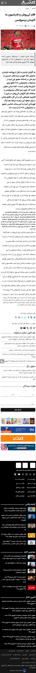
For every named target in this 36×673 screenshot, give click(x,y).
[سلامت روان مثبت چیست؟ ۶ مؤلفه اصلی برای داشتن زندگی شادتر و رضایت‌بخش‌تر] (31, 542)
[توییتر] (27, 328)
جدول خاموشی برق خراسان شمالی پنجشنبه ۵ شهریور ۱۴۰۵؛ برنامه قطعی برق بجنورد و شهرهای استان (18, 609)
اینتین (32, 651)
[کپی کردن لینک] (22, 318)
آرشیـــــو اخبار (20, 487)
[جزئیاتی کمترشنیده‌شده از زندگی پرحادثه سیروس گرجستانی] (31, 571)
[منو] (2, 2)
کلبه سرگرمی (16, 655)
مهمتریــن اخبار (20, 496)
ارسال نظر (18, 409)
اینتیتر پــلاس (31, 492)
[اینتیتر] (28, 3)
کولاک (32, 659)
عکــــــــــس (20, 483)
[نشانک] (18, 430)
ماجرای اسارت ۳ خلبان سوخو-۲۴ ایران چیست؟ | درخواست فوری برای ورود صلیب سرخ (14, 579)
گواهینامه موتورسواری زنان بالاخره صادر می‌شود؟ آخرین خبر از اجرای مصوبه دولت (14, 557)
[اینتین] (18, 438)
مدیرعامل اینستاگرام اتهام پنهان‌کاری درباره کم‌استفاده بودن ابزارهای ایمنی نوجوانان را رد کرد (13, 527)
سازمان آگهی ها (20, 492)
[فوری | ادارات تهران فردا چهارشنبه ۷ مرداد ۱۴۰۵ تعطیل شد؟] (31, 587)
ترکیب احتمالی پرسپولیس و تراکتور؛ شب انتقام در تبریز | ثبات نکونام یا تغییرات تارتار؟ (19, 371)
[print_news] (15, 317)
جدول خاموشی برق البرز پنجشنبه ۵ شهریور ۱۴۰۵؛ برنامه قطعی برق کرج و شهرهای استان (19, 645)
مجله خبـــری (31, 496)
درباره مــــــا (31, 479)
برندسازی (31, 655)
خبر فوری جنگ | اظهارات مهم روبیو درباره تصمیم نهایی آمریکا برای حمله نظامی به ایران (19, 344)
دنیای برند (11, 651)
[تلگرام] (34, 328)
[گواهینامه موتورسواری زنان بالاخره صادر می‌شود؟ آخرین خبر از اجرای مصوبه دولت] (31, 557)
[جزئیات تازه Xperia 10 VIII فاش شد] (31, 564)
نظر (32, 404)
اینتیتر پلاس (30, 504)
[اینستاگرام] (31, 328)
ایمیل (13, 394)
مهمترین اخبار (29, 552)
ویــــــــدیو (31, 483)
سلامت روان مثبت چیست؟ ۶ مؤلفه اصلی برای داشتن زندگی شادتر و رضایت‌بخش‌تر (14, 542)
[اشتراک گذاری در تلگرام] (34, 318)
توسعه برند (19, 651)
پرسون (24, 655)
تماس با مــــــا (19, 479)
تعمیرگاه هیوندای (14, 659)
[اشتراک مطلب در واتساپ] (25, 318)
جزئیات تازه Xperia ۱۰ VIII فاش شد (15, 563)
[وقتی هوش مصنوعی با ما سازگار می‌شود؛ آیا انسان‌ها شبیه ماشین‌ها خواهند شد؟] (31, 535)
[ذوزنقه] (18, 421)
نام (33, 394)
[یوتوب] (24, 328)
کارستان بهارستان (5, 655)
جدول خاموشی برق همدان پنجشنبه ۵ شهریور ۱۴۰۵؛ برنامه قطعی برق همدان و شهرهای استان (19, 637)
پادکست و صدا (31, 487)
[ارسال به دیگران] (19, 318)
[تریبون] (18, 447)
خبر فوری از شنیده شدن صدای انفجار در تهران (22, 350)
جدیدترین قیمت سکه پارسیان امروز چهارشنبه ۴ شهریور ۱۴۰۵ (18, 361)
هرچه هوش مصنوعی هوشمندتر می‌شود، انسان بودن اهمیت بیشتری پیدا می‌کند (14, 509)
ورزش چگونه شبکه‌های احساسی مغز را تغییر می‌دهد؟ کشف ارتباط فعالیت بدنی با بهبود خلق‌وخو (13, 517)
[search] (6, 3)
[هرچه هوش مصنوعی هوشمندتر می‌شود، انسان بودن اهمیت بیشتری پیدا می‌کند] (31, 509)
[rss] (34, 474)
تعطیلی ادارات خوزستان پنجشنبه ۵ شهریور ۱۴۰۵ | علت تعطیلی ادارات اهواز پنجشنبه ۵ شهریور (20, 616)
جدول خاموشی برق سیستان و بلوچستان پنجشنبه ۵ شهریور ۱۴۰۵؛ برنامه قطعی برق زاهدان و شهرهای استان (18, 338)
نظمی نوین (24, 659)
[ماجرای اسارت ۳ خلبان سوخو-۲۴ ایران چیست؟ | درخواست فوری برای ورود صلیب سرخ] (31, 578)
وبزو (26, 651)
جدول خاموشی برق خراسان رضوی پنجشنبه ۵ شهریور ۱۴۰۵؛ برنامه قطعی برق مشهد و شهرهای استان (18, 623)
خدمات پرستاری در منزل (28, 662)
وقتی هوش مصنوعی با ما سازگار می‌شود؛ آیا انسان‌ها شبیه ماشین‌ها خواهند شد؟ (13, 535)
